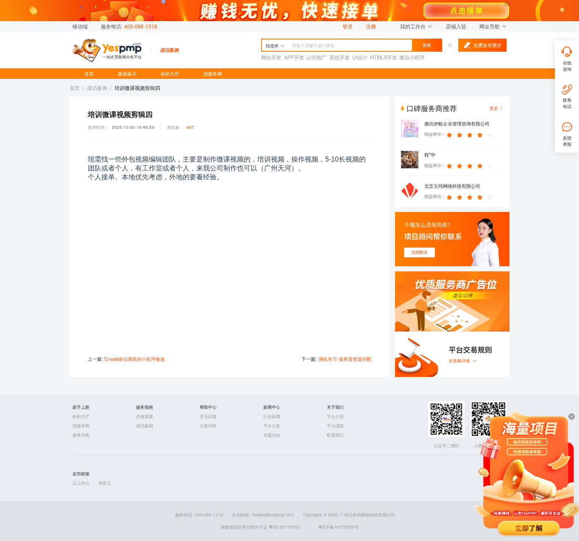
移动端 (80, 26)
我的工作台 (413, 26)
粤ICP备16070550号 (338, 527)
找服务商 (212, 73)
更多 (494, 108)
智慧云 (104, 483)
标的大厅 (170, 73)
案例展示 (127, 73)
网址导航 (490, 26)
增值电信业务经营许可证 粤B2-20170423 (260, 527)
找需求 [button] (272, 46)
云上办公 (80, 483)
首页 (89, 73)
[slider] (470, 134)
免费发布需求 (487, 45)
